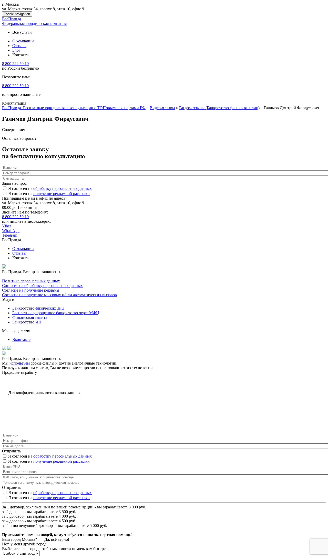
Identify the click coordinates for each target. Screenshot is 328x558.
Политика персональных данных (31, 281)
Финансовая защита (29, 317)
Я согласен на (50, 188)
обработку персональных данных (62, 188)
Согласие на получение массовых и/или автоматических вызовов (59, 295)
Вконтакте (21, 339)
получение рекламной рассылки (61, 193)
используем (19, 363)
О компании (23, 248)
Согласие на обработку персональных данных (42, 285)
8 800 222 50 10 (15, 63)
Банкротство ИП (27, 322)
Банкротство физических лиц (38, 308)
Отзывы (19, 253)
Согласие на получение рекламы (30, 290)
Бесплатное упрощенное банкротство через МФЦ (55, 313)
